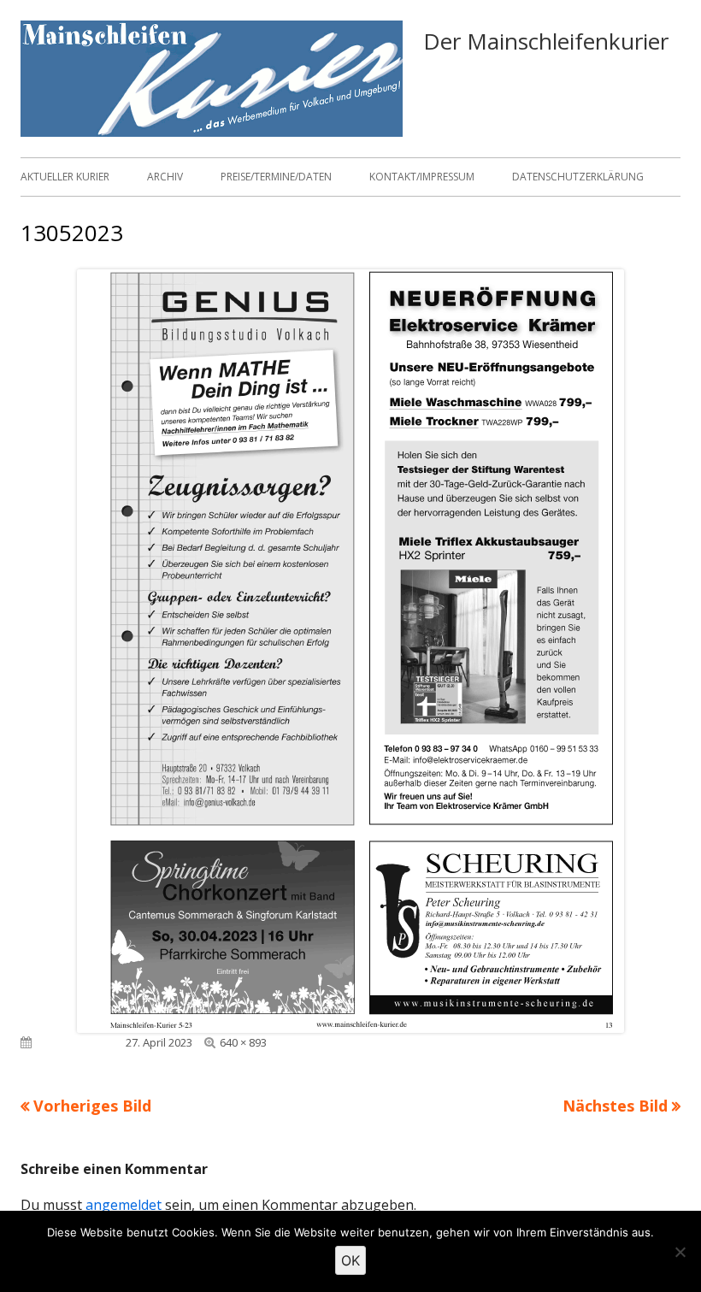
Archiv (165, 176)
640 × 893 (243, 1042)
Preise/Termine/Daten (276, 176)
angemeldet (123, 1204)
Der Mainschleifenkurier (546, 41)
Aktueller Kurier (65, 176)
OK (350, 1260)
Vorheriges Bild (92, 1105)
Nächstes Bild (615, 1105)
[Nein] (679, 1251)
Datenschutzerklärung (578, 176)
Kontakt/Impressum (421, 176)
